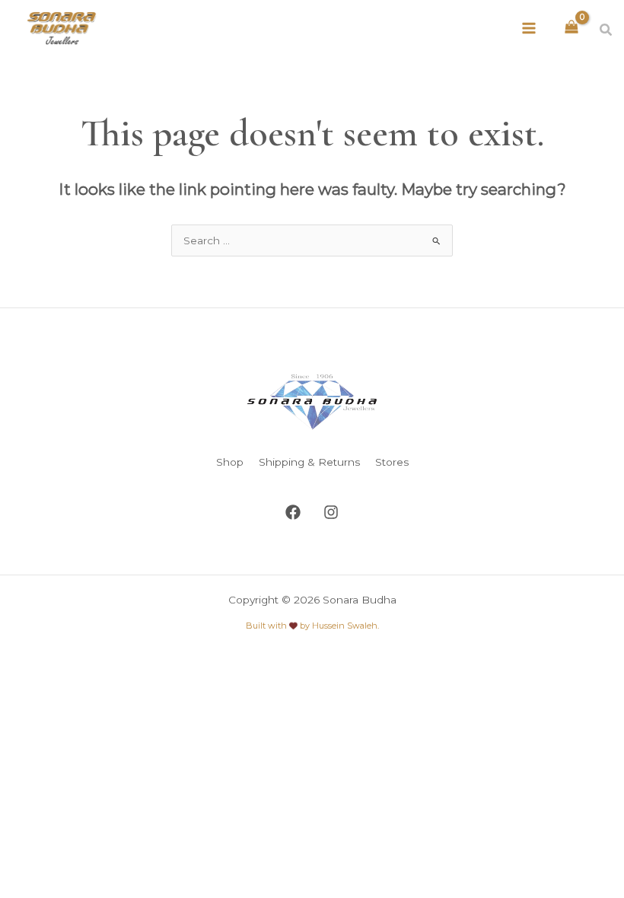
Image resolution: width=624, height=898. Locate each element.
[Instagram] (331, 512)
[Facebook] (293, 512)
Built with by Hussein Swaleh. (312, 625)
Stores (392, 462)
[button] (606, 30)
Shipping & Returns (309, 462)
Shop (230, 462)
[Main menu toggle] (529, 28)
